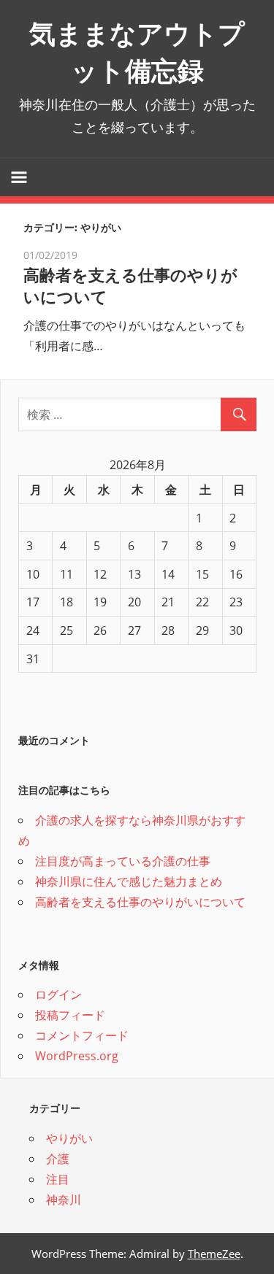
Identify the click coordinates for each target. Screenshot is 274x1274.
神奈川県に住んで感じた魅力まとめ (128, 881)
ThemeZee (214, 1253)
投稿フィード (70, 1015)
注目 (57, 1179)
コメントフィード (82, 1035)
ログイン (58, 995)
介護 (57, 1159)
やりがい (69, 1138)
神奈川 (63, 1200)
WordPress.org (76, 1056)
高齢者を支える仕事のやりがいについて (140, 902)
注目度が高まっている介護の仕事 (122, 861)
